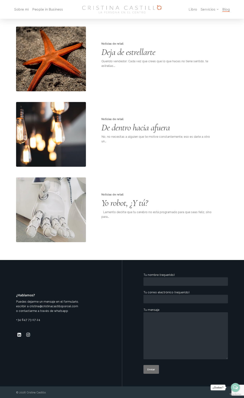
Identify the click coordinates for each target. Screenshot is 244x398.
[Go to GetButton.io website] (235, 394)
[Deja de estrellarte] (51, 59)
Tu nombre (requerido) (159, 275)
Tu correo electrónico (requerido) (166, 292)
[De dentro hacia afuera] (51, 134)
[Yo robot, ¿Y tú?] (51, 209)
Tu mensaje (151, 310)
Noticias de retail (112, 43)
